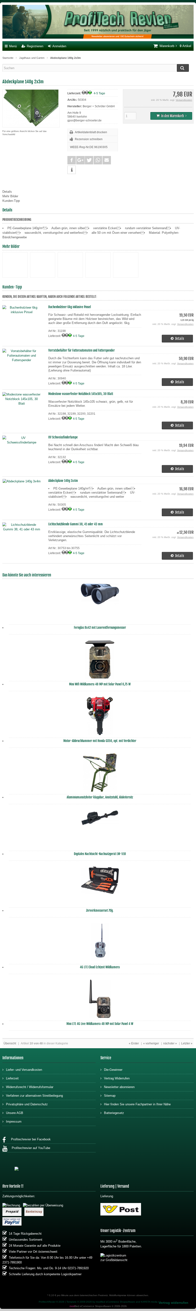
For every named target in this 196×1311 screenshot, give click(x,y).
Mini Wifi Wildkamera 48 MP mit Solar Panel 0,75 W (100, 684)
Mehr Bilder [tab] (10, 196)
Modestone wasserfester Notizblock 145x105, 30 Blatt (80, 394)
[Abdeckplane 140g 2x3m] (31, 125)
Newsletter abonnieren (119, 1087)
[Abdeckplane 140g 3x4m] (22, 481)
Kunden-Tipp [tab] (11, 201)
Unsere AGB (14, 1113)
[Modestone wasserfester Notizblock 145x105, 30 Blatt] (21, 403)
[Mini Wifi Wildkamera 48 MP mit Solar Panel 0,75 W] (100, 660)
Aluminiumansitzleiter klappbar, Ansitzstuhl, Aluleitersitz (100, 797)
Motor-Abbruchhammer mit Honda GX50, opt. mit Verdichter (99, 741)
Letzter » (186, 1043)
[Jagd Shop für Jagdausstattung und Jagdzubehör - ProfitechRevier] (98, 22)
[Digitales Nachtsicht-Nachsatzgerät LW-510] (100, 830)
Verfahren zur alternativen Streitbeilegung (34, 1095)
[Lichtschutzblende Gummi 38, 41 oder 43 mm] (21, 529)
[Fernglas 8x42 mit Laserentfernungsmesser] (100, 604)
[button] (71, 160)
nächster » (170, 1043)
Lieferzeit (12, 1078)
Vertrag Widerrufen (117, 1078)
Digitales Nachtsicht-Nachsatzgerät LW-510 (100, 854)
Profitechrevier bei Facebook (29, 1139)
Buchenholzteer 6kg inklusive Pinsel (69, 307)
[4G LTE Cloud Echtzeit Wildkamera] (100, 943)
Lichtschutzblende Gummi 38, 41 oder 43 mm (75, 524)
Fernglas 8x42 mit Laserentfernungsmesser (100, 627)
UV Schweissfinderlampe (63, 437)
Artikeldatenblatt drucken (91, 132)
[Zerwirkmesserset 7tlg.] (100, 887)
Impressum (14, 1121)
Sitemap (109, 1095)
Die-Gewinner (113, 1070)
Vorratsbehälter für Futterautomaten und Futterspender (81, 350)
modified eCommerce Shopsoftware (115, 1301)
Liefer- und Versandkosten (24, 1070)
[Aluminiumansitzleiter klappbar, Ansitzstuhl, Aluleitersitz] (100, 773)
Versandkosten (184, 100)
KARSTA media (149, 1301)
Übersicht (10, 1043)
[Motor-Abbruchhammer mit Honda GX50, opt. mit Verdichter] (100, 717)
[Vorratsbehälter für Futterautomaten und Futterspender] (21, 360)
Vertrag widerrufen (173, 1303)
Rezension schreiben (89, 139)
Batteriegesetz (114, 1113)
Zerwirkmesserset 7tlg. (100, 910)
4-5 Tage (99, 93)
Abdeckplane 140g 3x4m (63, 481)
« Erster (134, 1043)
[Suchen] (183, 68)
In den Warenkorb (171, 116)
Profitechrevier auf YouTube (30, 1148)
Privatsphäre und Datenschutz (27, 1104)
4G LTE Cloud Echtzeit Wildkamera (100, 967)
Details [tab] (7, 191)
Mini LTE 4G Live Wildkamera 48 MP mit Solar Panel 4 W (99, 1024)
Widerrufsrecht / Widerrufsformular (29, 1087)
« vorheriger (151, 1043)
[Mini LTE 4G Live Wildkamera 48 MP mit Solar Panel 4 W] (100, 1000)
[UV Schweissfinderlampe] (21, 442)
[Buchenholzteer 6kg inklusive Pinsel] (21, 312)
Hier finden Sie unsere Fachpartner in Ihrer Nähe (137, 1104)
